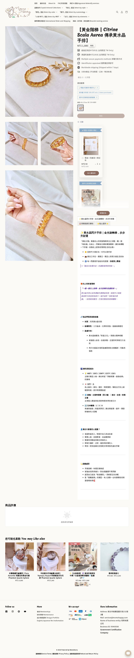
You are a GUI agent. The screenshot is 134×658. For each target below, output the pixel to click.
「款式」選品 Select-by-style (75, 8)
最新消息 (43, 3)
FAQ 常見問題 (62, 3)
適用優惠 (80, 83)
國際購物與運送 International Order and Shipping (52, 21)
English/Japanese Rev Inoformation (50, 621)
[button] (117, 12)
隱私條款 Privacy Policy (61, 654)
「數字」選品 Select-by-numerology (72, 12)
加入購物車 (91, 173)
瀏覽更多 (103, 213)
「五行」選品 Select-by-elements (75, 16)
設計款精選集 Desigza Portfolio (48, 618)
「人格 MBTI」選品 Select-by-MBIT (46, 16)
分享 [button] (81, 122)
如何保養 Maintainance (45, 615)
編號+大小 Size (86, 102)
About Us (52, 3)
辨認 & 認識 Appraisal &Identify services (84, 3)
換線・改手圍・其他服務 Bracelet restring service (90, 21)
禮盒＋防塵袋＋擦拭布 (92, 159)
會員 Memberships (43, 612)
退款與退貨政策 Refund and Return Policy (84, 654)
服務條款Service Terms (43, 654)
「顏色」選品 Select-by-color (44, 12)
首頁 (35, 3)
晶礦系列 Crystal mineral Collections (47, 8)
